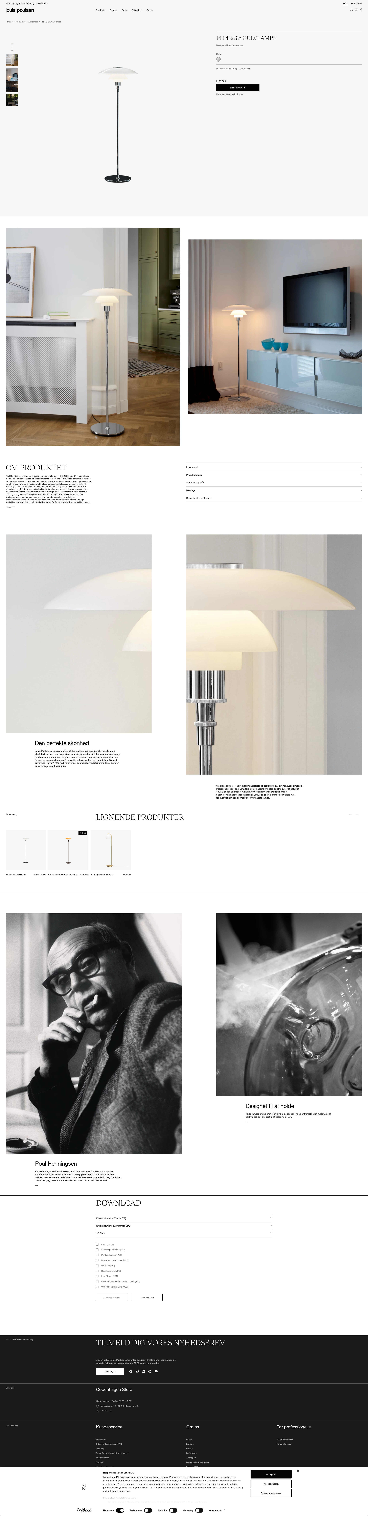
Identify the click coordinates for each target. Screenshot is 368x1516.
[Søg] (356, 12)
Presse (189, 1448)
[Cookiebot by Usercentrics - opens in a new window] (84, 1510)
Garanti (99, 1462)
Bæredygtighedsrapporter (198, 1462)
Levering (100, 1448)
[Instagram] (137, 1371)
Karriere (190, 1444)
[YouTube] (156, 1371)
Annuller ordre (102, 1457)
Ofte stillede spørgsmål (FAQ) (109, 1444)
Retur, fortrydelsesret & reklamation (112, 1453)
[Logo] (20, 10)
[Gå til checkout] (361, 12)
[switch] (148, 1510)
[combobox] (184, 1218)
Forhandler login (284, 1444)
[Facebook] (130, 1371)
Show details (215, 1510)
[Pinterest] (149, 1371)
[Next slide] (357, 815)
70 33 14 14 (105, 1410)
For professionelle (285, 1439)
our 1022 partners (121, 1477)
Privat (345, 3)
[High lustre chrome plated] (218, 59)
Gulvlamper (11, 814)
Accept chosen (271, 1483)
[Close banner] (298, 1471)
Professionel (356, 3)
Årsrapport (191, 1457)
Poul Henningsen (235, 45)
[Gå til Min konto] (351, 12)
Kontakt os (101, 1439)
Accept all (271, 1474)
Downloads (245, 68)
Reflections (191, 1453)
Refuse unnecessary (271, 1493)
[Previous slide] (350, 815)
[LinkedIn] (143, 1371)
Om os (189, 1439)
